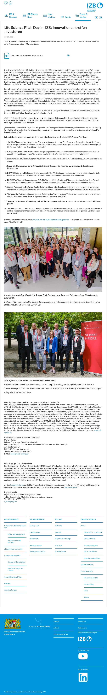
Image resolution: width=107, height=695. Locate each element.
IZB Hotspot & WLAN (61, 634)
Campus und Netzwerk (71, 6)
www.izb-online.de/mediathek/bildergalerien (50, 220)
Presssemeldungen (91, 545)
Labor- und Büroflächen (16, 534)
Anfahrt (56, 628)
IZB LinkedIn (101, 18)
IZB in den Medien (90, 552)
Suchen (47, 6)
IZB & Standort (13, 15)
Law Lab (58, 532)
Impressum (82, 621)
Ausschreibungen (10, 590)
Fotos (86, 591)
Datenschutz (82, 628)
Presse (83, 526)
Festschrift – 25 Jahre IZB (93, 532)
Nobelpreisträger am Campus (15, 569)
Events (68, 17)
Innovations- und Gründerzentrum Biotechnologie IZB (27, 692)
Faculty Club (34, 526)
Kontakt (56, 621)
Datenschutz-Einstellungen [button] (87, 632)
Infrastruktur (51, 15)
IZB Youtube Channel (96, 18)
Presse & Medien (83, 15)
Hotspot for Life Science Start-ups (15, 527)
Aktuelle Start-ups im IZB (13, 549)
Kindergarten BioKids (37, 552)
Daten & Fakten (89, 539)
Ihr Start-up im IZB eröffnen (32, 6)
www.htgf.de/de (71, 487)
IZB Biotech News (32, 15)
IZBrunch (25, 6)
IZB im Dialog (67, 6)
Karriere (7, 583)
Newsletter (25, 6)
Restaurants (34, 539)
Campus (24, 6)
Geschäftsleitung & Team (13, 577)
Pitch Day (58, 545)
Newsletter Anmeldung (92, 558)
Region (64, 6)
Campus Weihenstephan (16, 562)
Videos (86, 597)
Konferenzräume (27, 6)
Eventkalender (60, 552)
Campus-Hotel (67, 6)
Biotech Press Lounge (63, 539)
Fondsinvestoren (17, 485)
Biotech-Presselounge (71, 6)
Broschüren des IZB (91, 578)
